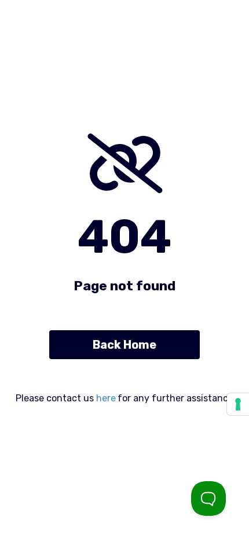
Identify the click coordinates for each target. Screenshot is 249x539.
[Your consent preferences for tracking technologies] (238, 404)
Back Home (124, 345)
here (106, 398)
